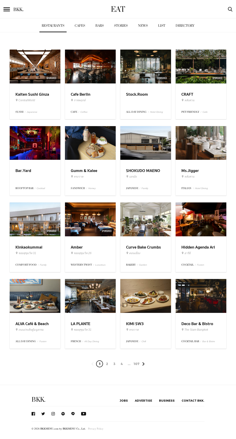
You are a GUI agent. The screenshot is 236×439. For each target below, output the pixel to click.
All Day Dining (91, 341)
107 (136, 364)
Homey (92, 188)
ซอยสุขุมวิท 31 (27, 253)
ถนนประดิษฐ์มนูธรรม (31, 329)
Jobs (124, 400)
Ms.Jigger (190, 170)
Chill (144, 341)
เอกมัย (133, 176)
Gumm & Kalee (84, 170)
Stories (121, 26)
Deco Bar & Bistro (197, 323)
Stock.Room (137, 94)
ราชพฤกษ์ (80, 100)
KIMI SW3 (135, 323)
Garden (143, 265)
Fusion (200, 265)
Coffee (84, 112)
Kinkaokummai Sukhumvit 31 (28, 250)
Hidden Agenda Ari (198, 247)
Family (145, 188)
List (161, 26)
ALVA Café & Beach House (32, 326)
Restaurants (53, 26)
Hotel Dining (156, 112)
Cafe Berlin (80, 94)
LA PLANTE (80, 323)
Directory (185, 26)
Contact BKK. (193, 400)
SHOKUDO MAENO (143, 170)
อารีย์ (187, 253)
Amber (77, 247)
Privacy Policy (95, 428)
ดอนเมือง (134, 253)
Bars (99, 26)
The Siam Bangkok (196, 329)
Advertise (143, 400)
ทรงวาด (78, 176)
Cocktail (41, 188)
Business (167, 400)
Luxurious (100, 265)
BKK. (38, 400)
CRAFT (187, 94)
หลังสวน (189, 100)
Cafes (80, 26)
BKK (18, 10)
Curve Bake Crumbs (143, 247)
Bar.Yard (23, 170)
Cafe (205, 112)
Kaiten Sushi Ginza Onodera (32, 97)
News (143, 26)
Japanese (32, 112)
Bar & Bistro (208, 341)
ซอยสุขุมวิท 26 (82, 253)
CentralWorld (26, 100)
